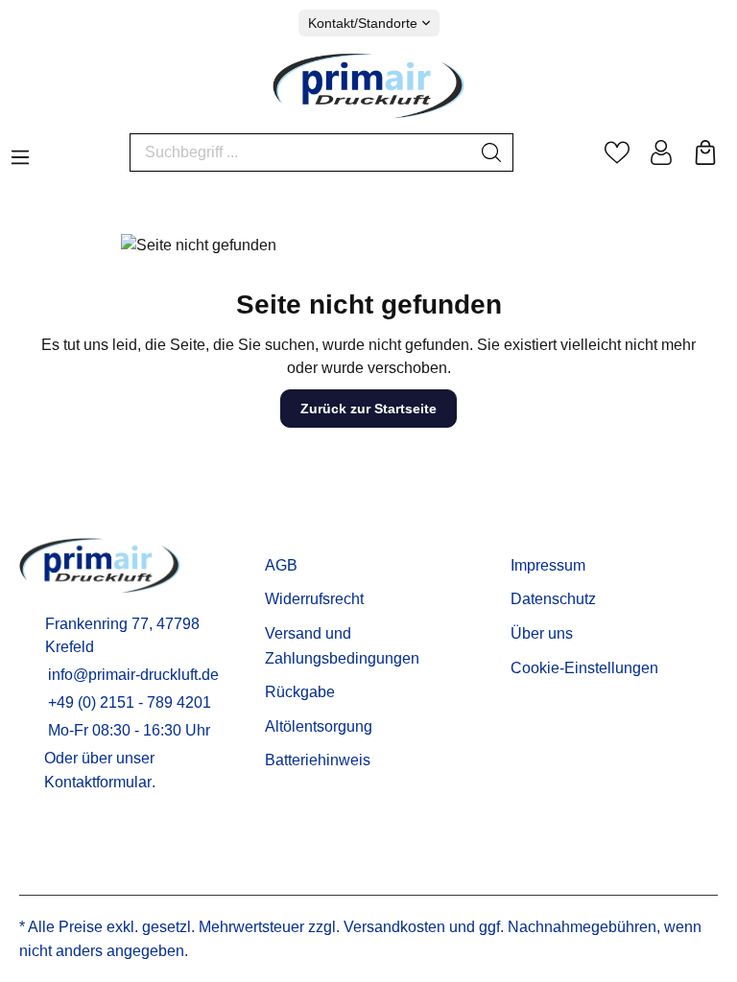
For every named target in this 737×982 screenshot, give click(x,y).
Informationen (568, 535)
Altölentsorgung (318, 726)
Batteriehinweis (317, 760)
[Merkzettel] (617, 152)
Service (295, 535)
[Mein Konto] (661, 152)
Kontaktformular (98, 782)
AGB (281, 565)
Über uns (542, 633)
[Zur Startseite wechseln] (368, 85)
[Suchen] (491, 152)
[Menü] (20, 151)
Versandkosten (394, 927)
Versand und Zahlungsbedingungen (342, 645)
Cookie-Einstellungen (584, 668)
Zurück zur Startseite (368, 408)
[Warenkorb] (705, 152)
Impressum (548, 565)
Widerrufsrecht (314, 599)
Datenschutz (553, 599)
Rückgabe (300, 692)
